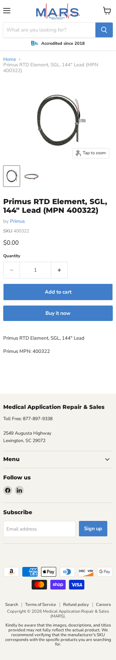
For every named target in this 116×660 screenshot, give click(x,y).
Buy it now (58, 313)
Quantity (11, 256)
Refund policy (76, 605)
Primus (17, 221)
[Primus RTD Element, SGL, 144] (12, 176)
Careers (103, 605)
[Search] (104, 30)
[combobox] (49, 30)
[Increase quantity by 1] (59, 270)
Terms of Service (40, 605)
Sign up (93, 528)
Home (9, 59)
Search (11, 605)
